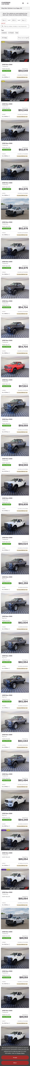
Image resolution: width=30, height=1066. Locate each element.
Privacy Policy (21, 1053)
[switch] (27, 3)
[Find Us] (23, 3)
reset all (3, 23)
